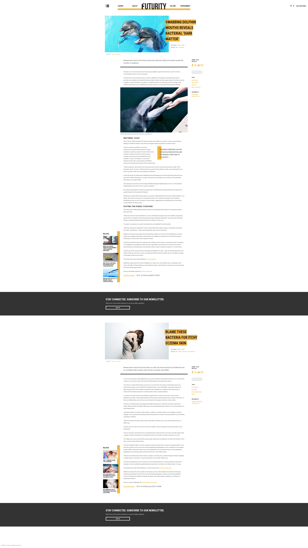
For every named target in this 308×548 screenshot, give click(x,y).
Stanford (181, 47)
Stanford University (196, 95)
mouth (194, 85)
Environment (185, 6)
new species (196, 87)
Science (120, 6)
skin (193, 394)
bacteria (195, 80)
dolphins (195, 82)
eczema (194, 389)
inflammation (196, 392)
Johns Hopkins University (186, 351)
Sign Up (118, 307)
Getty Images (116, 54)
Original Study (129, 275)
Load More (154, 532)
